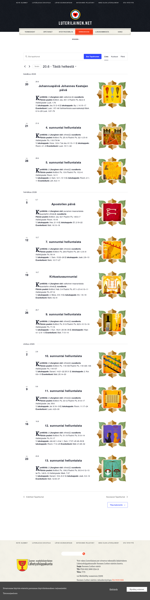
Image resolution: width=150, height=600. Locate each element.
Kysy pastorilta (66, 32)
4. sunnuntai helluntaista (63, 127)
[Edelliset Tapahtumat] (24, 66)
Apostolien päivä (63, 204)
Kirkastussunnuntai (63, 276)
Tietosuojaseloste (10, 593)
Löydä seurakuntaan (63, 3)
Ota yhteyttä (128, 3)
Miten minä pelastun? (85, 3)
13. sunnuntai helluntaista (63, 460)
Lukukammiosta (102, 32)
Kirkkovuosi (84, 32)
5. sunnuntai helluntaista (63, 162)
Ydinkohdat (30, 32)
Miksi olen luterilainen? (109, 3)
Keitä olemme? (22, 3)
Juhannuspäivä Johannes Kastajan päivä (63, 88)
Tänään (36, 66)
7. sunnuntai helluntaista (63, 242)
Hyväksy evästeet (137, 589)
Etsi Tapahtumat (92, 56)
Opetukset (47, 32)
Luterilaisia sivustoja (41, 3)
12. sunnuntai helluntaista (63, 425)
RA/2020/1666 (118, 580)
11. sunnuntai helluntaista (63, 391)
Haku (120, 32)
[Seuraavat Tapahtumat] (29, 66)
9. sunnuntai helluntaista (63, 314)
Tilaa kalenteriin (116, 505)
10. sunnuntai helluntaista (63, 356)
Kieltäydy (114, 589)
